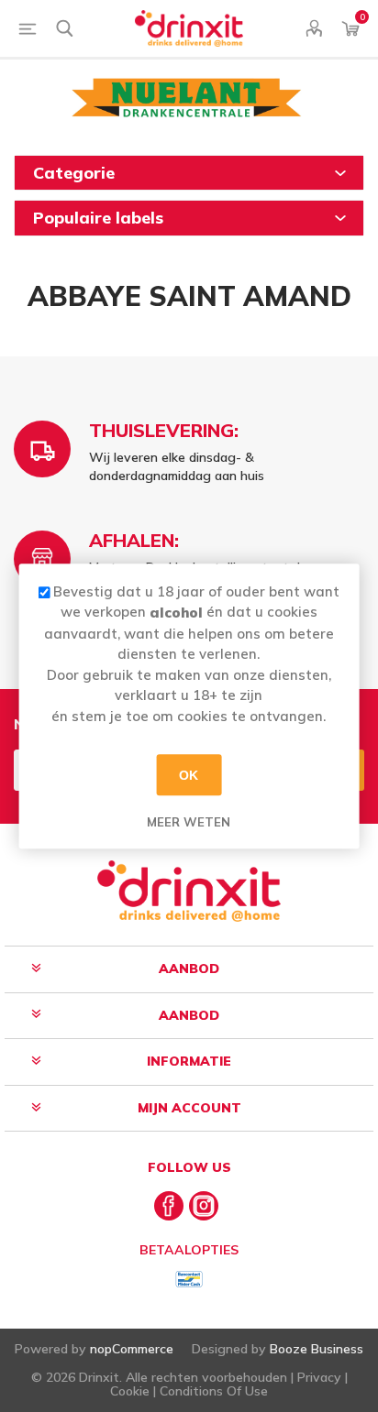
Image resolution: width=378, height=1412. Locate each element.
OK (188, 775)
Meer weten (188, 822)
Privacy (319, 1377)
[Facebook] (168, 1205)
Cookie (130, 1391)
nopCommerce (131, 1349)
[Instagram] (203, 1205)
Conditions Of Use (214, 1391)
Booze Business (316, 1349)
